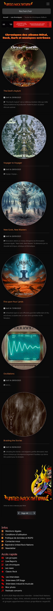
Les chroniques (16, 17)
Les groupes (11, 557)
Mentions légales (13, 531)
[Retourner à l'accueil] (18, 4)
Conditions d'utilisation (16, 534)
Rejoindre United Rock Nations (19, 544)
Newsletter (10, 548)
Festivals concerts (13, 590)
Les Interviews (12, 577)
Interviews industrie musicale (19, 583)
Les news (9, 568)
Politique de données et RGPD (19, 538)
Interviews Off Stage (15, 580)
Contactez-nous (12, 541)
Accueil (5, 17)
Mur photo (10, 587)
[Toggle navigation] (47, 3)
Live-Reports (11, 561)
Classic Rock (11, 571)
